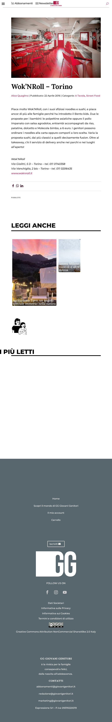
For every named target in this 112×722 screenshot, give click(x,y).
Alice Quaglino (19, 95)
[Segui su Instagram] (56, 592)
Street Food (93, 95)
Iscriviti (53, 544)
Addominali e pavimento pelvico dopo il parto (44, 376)
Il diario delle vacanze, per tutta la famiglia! (43, 403)
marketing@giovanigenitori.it (56, 700)
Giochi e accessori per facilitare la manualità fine (47, 367)
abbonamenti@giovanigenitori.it (55, 686)
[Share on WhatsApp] (17, 186)
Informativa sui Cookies (56, 613)
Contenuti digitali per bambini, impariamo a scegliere (50, 385)
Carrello (56, 520)
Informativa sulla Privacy (56, 608)
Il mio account (56, 512)
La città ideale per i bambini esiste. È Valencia (44, 424)
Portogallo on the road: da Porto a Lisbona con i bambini (52, 442)
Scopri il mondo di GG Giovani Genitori (56, 505)
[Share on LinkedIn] (22, 186)
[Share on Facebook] (13, 186)
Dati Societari (56, 603)
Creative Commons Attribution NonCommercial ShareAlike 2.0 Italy (56, 631)
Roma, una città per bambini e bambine (40, 394)
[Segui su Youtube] (65, 592)
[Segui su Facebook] (47, 592)
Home (56, 498)
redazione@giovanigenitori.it (56, 693)
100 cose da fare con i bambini (34, 433)
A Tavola (80, 95)
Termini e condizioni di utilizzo (56, 618)
